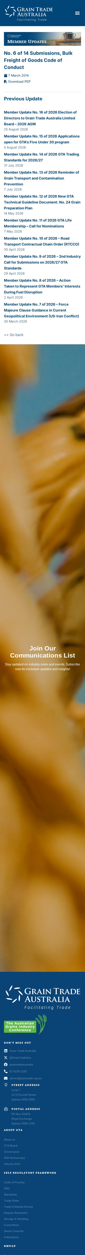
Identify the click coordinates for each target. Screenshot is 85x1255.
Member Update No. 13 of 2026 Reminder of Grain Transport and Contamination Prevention (41, 178)
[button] (77, 13)
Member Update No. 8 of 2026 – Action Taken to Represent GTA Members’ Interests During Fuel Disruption (42, 286)
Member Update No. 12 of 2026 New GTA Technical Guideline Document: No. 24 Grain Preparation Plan (42, 202)
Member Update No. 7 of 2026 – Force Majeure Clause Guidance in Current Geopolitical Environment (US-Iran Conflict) (41, 310)
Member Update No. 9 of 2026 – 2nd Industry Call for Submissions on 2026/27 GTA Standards (42, 262)
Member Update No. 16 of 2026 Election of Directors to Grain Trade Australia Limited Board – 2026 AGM (40, 118)
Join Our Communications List (42, 652)
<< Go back (14, 335)
